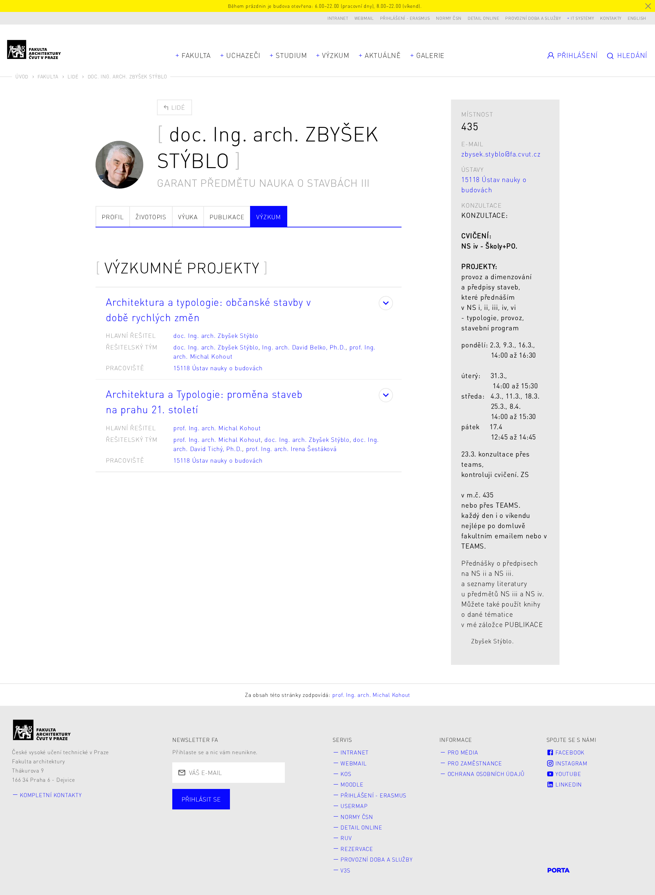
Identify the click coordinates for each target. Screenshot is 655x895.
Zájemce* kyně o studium (267, 820)
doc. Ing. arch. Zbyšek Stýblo (216, 335)
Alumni (293, 807)
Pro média (463, 752)
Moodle (352, 784)
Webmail (364, 18)
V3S (345, 870)
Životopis (150, 217)
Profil (113, 217)
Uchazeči (243, 55)
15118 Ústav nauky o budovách (218, 368)
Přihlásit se (201, 799)
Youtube (567, 773)
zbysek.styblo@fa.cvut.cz (500, 153)
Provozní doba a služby (533, 18)
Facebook (569, 752)
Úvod (21, 76)
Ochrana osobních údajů (486, 773)
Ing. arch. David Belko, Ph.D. (304, 347)
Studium (291, 55)
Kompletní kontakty (51, 795)
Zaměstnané (246, 807)
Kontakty (611, 18)
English (637, 18)
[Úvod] (42, 730)
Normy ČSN (449, 18)
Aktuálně (383, 55)
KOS (345, 773)
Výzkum (335, 55)
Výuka (188, 217)
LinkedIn (568, 784)
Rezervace (356, 848)
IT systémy (582, 18)
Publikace (227, 217)
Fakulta (196, 55)
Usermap (353, 805)
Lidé (73, 76)
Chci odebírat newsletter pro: (226, 795)
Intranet (338, 18)
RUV (346, 837)
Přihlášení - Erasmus (405, 18)
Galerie (430, 55)
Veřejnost (196, 820)
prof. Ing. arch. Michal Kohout (217, 428)
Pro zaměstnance (475, 763)
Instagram (570, 763)
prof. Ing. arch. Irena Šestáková (291, 448)
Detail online (483, 18)
